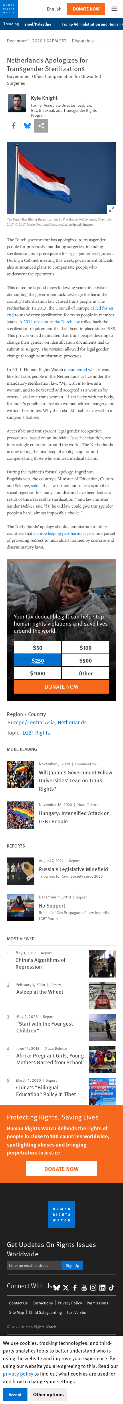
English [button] (54, 8)
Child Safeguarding (45, 1312)
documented (75, 369)
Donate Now (86, 8)
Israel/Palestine (37, 24)
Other (85, 673)
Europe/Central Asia (31, 722)
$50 (37, 647)
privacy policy (18, 1373)
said (34, 485)
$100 (86, 647)
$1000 (37, 673)
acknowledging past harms (57, 533)
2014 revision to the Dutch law (51, 321)
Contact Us (18, 1303)
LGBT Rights (36, 732)
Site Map (16, 1312)
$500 (85, 660)
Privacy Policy (70, 1303)
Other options (48, 1394)
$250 (37, 660)
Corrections (43, 1303)
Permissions (97, 1303)
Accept (15, 1394)
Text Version (77, 1312)
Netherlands (72, 722)
